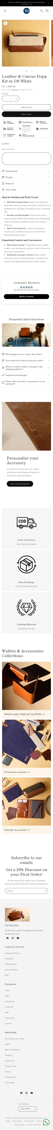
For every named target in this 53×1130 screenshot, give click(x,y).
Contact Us (9, 1061)
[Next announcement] (48, 3)
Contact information (34, 1125)
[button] (5, 10)
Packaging (9, 959)
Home (7, 990)
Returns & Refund (12, 1050)
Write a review (26, 296)
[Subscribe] (45, 891)
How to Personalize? (19, 484)
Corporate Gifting (12, 953)
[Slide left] (21, 71)
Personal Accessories (15, 772)
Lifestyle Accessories (15, 829)
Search (8, 1044)
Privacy (8, 1072)
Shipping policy (20, 1125)
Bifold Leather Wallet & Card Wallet (23, 714)
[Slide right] (32, 71)
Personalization (11, 970)
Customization (11, 964)
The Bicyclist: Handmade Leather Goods (25, 1118)
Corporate (9, 1007)
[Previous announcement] (4, 3)
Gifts (7, 975)
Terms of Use (10, 1066)
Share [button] (6, 143)
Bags (7, 996)
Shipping (15, 90)
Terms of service (41, 1121)
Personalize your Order (14, 1039)
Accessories (10, 1001)
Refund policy (17, 1121)
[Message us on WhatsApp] (46, 1122)
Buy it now (27, 114)
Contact (8, 1023)
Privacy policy (29, 1121)
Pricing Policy (10, 1077)
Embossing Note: (8, 149)
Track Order (10, 1018)
